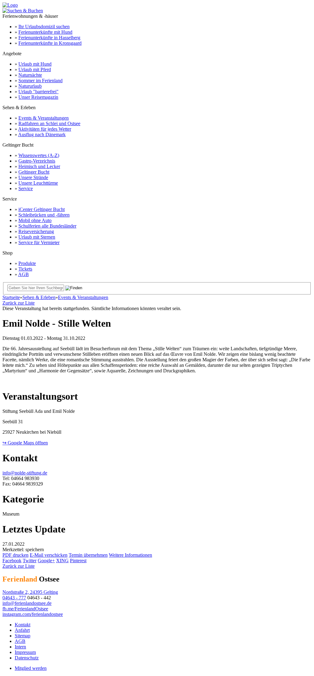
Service (25, 188)
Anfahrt (22, 630)
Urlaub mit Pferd (34, 69)
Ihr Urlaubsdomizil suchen (44, 26)
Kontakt (22, 624)
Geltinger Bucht (33, 172)
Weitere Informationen (130, 555)
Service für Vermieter (38, 242)
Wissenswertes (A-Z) (38, 155)
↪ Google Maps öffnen (25, 442)
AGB (23, 274)
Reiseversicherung (36, 231)
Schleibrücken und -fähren (44, 214)
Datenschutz (27, 657)
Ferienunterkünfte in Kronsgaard (50, 43)
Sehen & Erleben (39, 297)
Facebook (11, 560)
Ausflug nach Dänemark (42, 134)
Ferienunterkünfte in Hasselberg (49, 37)
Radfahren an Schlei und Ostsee (49, 123)
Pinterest (78, 560)
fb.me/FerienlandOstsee (25, 608)
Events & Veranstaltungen (43, 118)
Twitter (29, 560)
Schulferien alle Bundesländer (47, 226)
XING (62, 560)
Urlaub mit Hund (35, 64)
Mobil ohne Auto (35, 220)
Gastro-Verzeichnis (36, 160)
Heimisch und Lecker (39, 166)
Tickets (25, 268)
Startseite (11, 297)
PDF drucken (15, 555)
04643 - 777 (14, 597)
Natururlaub (30, 86)
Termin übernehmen (88, 555)
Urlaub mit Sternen (36, 237)
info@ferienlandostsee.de (27, 603)
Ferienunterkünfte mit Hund (45, 32)
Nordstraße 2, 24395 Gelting (30, 592)
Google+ (46, 560)
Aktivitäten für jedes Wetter (44, 129)
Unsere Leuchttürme (38, 183)
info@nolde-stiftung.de (24, 472)
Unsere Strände (33, 177)
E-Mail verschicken (48, 555)
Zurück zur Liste (18, 302)
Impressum (25, 652)
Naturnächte (30, 75)
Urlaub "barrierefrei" (38, 91)
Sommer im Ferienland (40, 80)
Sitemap (22, 635)
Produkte (27, 263)
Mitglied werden (31, 668)
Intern (20, 646)
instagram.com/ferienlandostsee (32, 614)
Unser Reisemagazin (38, 97)
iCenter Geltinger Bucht (41, 209)
